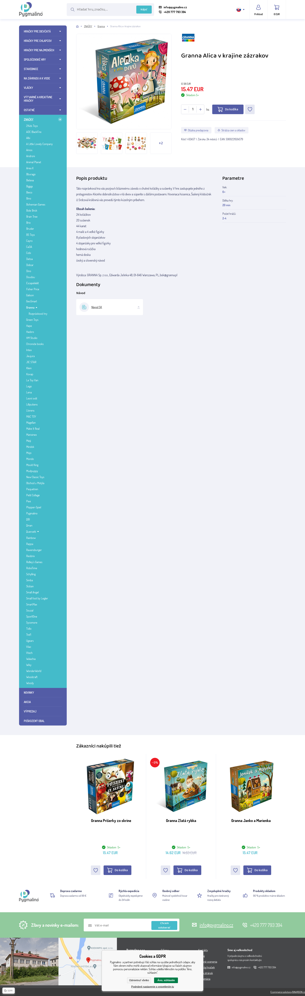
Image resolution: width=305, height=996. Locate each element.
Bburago (31, 174)
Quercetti (31, 531)
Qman (29, 525)
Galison (30, 295)
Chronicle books (35, 344)
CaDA (29, 247)
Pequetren (32, 489)
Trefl (28, 634)
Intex (29, 350)
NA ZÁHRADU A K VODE (37, 78)
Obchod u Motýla (35, 483)
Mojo (28, 453)
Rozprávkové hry (38, 313)
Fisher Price (32, 289)
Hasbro (30, 332)
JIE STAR (31, 362)
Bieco (29, 192)
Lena (29, 392)
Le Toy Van (32, 380)
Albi (28, 138)
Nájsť (144, 9)
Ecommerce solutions (281, 992)
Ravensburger (34, 550)
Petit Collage (33, 495)
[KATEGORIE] (80, 26)
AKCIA (27, 702)
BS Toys (30, 234)
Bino (28, 198)
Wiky (28, 665)
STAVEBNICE (31, 69)
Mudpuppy (32, 471)
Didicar (30, 265)
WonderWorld (33, 671)
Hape (29, 325)
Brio (28, 222)
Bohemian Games (35, 204)
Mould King (32, 465)
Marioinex (31, 434)
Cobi (28, 253)
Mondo (30, 459)
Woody (30, 683)
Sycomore (31, 622)
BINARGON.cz (298, 992)
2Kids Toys (32, 126)
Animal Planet (33, 162)
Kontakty (203, 950)
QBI (28, 519)
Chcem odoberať (164, 925)
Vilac (28, 646)
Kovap (29, 374)
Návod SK (96, 307)
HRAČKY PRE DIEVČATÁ (37, 31)
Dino (28, 271)
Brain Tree (31, 216)
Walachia (31, 659)
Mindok (30, 446)
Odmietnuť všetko (139, 980)
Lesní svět (31, 398)
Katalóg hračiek (206, 967)
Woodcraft (31, 677)
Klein (29, 368)
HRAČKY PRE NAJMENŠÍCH (39, 50)
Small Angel (32, 592)
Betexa (30, 180)
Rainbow (31, 538)
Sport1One (31, 616)
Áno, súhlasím (166, 980)
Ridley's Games (34, 562)
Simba (29, 580)
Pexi (28, 501)
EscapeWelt (32, 283)
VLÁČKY (28, 87)
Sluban (30, 586)
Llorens (30, 410)
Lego (29, 386)
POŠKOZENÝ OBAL (34, 721)
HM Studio (31, 338)
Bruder (30, 228)
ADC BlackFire (33, 132)
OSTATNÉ (29, 110)
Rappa (29, 544)
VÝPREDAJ (30, 711)
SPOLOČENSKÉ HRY (35, 59)
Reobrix (30, 556)
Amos (29, 150)
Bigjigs (29, 186)
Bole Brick (31, 210)
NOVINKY (29, 692)
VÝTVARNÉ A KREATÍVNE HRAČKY (38, 98)
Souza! (29, 610)
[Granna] (233, 42)
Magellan (31, 422)
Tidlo (28, 628)
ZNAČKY (28, 119)
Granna (30, 307)
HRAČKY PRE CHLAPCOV (38, 41)
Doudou (30, 277)
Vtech (29, 653)
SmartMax (31, 604)
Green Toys (32, 319)
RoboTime (31, 568)
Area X (30, 168)
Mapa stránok (205, 973)
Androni (30, 156)
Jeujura (30, 356)
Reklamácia (204, 979)
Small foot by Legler (37, 598)
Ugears (30, 640)
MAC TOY (31, 416)
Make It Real (33, 428)
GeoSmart (31, 301)
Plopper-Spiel (33, 507)
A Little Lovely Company (39, 144)
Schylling (31, 574)
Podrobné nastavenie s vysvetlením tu (152, 986)
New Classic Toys (35, 477)
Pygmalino (31, 513)
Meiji (28, 440)
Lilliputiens (32, 404)
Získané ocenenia (207, 961)
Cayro (29, 240)
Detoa (29, 259)
